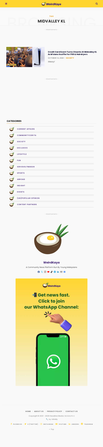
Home (28, 411)
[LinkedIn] (58, 272)
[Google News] (64, 272)
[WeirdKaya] (51, 3)
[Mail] (61, 272)
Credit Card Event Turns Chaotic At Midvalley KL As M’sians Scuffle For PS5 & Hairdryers (72, 53)
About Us (39, 411)
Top (52, 429)
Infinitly (54, 419)
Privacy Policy (54, 411)
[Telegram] (55, 272)
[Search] (97, 3)
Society (70, 58)
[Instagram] (45, 272)
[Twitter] (42, 272)
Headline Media (57, 416)
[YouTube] (48, 272)
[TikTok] (51, 272)
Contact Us (71, 411)
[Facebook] (39, 272)
